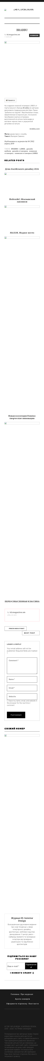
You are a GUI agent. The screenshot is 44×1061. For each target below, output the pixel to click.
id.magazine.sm (13, 35)
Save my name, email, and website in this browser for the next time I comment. (22, 703)
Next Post (29, 633)
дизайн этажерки (20, 151)
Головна (15, 994)
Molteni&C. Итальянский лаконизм (22, 200)
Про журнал (27, 994)
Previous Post (17, 628)
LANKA (22, 149)
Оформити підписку (16, 1004)
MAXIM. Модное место (22, 233)
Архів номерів (22, 999)
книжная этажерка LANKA (26, 153)
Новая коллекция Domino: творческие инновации (22, 417)
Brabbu (26, 108)
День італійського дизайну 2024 (22, 169)
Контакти (34, 1004)
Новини (34, 35)
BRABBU (14, 149)
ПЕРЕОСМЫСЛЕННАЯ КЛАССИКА (22, 601)
